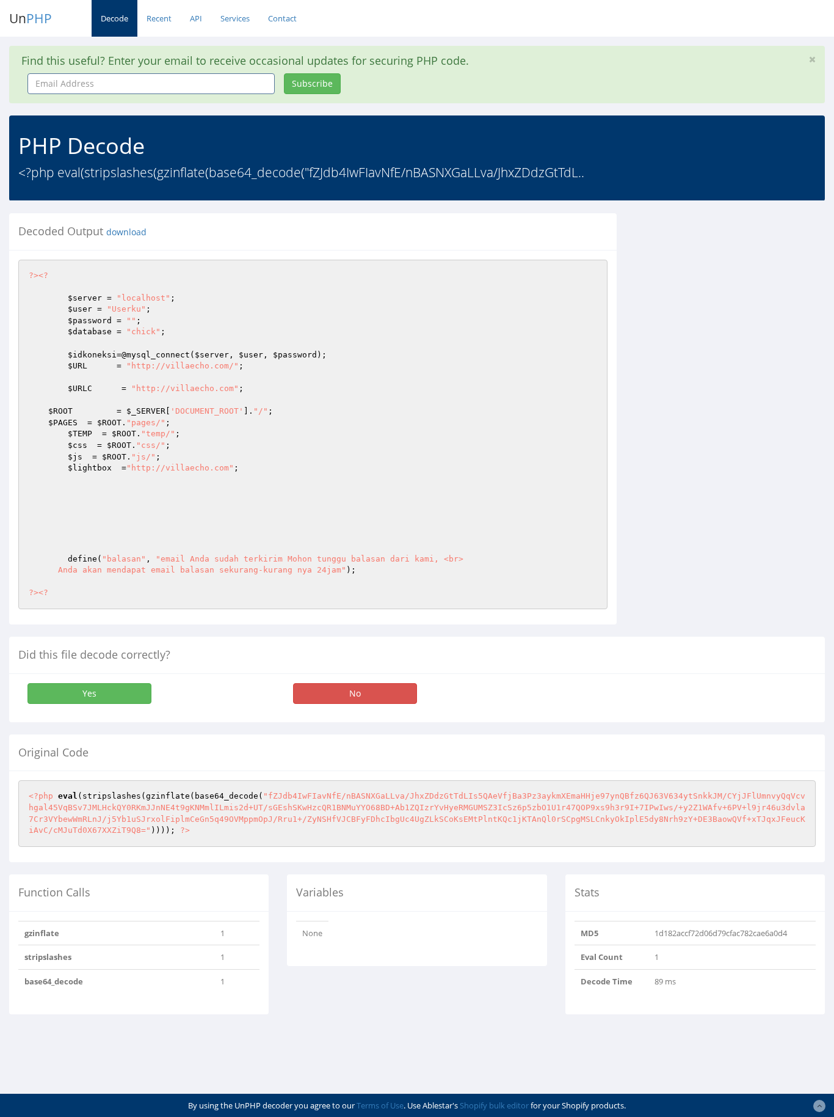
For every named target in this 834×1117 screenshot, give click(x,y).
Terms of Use (380, 1105)
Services (235, 18)
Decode (114, 18)
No (355, 693)
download (126, 232)
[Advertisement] (734, 289)
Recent (159, 18)
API (196, 18)
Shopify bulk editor (494, 1105)
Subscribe (312, 83)
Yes (89, 693)
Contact (282, 18)
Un (30, 18)
